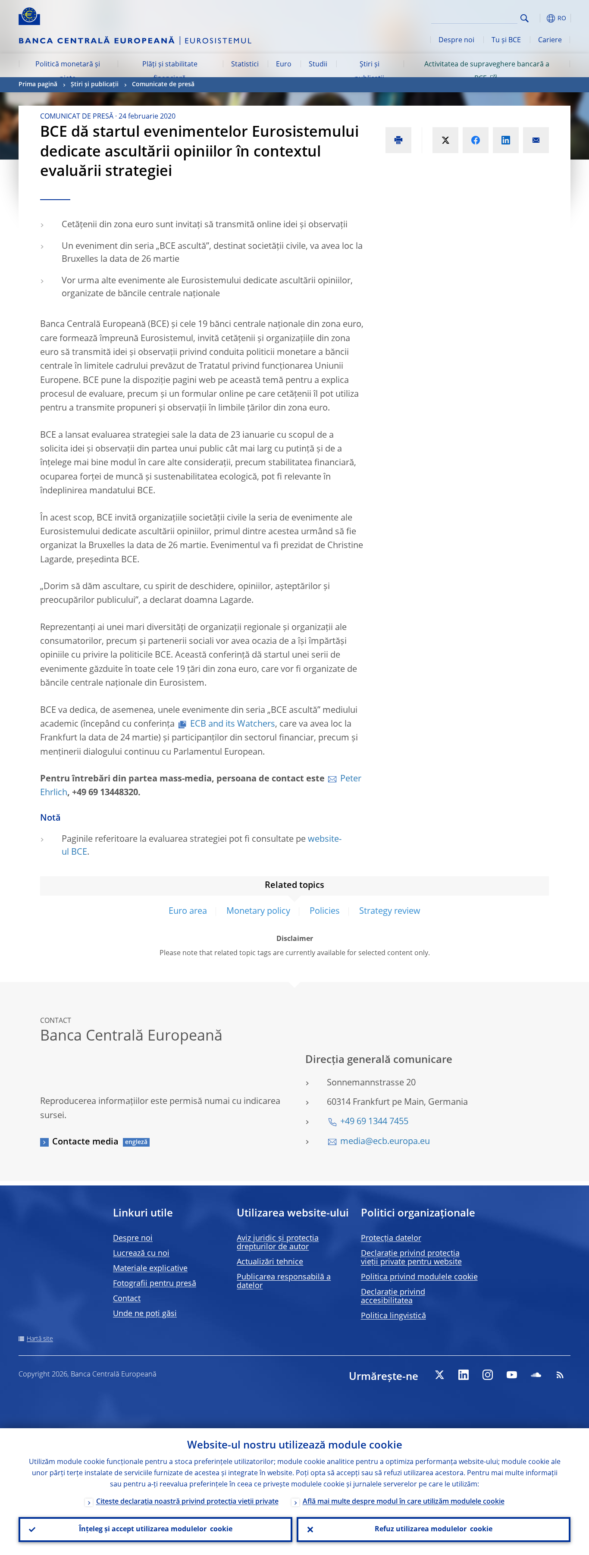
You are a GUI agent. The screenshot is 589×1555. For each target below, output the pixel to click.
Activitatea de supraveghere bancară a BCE (486, 71)
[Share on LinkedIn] (506, 140)
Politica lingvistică (393, 1316)
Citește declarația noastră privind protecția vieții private (187, 1502)
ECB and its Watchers (232, 724)
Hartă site (40, 1339)
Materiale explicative (150, 1269)
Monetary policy (258, 911)
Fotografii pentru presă (154, 1284)
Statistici (245, 64)
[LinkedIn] (463, 1374)
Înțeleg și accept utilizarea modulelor (155, 1529)
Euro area (188, 911)
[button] (540, 18)
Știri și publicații (369, 71)
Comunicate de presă (163, 85)
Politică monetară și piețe (67, 71)
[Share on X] (445, 140)
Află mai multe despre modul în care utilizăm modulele (403, 1502)
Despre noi (456, 40)
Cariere (550, 40)
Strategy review (389, 911)
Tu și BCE (506, 40)
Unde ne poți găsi (145, 1314)
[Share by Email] (536, 140)
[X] (439, 1374)
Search (524, 18)
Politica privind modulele (419, 1277)
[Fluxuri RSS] (560, 1374)
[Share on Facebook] (476, 140)
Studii (318, 64)
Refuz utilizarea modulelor (433, 1529)
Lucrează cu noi (141, 1253)
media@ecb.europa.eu (385, 1142)
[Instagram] (487, 1374)
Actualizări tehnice (270, 1262)
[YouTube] (511, 1374)
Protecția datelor (391, 1238)
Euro (283, 64)
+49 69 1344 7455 (374, 1122)
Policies (325, 911)
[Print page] (398, 140)
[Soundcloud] (536, 1374)
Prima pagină (38, 85)
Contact (127, 1299)
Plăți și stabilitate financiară (169, 71)
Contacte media (85, 1142)
